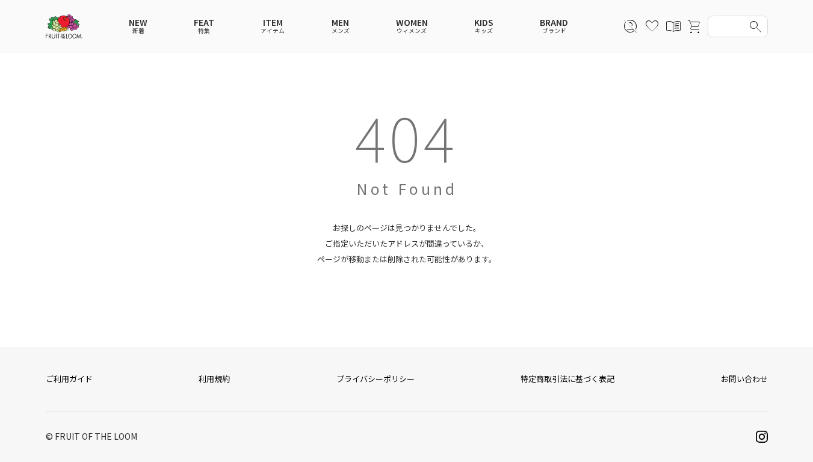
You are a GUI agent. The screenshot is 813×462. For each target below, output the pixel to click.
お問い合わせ (744, 378)
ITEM (273, 26)
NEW (138, 26)
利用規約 (214, 378)
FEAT (204, 26)
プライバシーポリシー (375, 378)
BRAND (554, 26)
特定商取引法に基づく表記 (567, 378)
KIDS (483, 26)
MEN (341, 26)
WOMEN (412, 26)
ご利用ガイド (69, 378)
